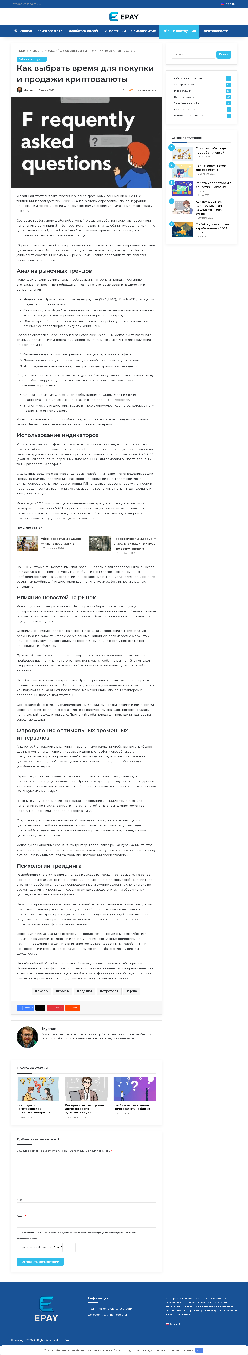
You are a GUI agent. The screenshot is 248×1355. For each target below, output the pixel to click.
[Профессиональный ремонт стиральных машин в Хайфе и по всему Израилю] (100, 543)
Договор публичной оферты (107, 1314)
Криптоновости (215, 31)
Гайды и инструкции (178, 31)
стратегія (110, 991)
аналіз (42, 991)
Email (21, 1216)
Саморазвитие (143, 31)
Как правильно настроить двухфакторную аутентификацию (84, 1108)
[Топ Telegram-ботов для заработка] (182, 171)
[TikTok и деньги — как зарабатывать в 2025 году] (182, 229)
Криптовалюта (49, 31)
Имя (20, 1199)
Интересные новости (188, 115)
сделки (85, 991)
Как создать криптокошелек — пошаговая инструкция (34, 1108)
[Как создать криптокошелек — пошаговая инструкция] (38, 1089)
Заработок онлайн (83, 31)
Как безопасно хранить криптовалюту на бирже (132, 1107)
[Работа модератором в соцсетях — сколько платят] (182, 188)
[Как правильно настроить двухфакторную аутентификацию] (86, 1089)
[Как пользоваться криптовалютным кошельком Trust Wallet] (182, 207)
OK (199, 1350)
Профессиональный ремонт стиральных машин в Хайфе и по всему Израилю (135, 543)
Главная (25, 31)
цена (133, 991)
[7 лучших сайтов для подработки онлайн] (182, 154)
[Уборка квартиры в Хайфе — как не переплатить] (27, 543)
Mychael (29, 90)
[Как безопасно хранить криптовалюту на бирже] (135, 1089)
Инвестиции (115, 31)
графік (63, 991)
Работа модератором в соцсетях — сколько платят (213, 187)
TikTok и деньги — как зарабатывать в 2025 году (213, 228)
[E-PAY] (124, 16)
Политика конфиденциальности (110, 1308)
